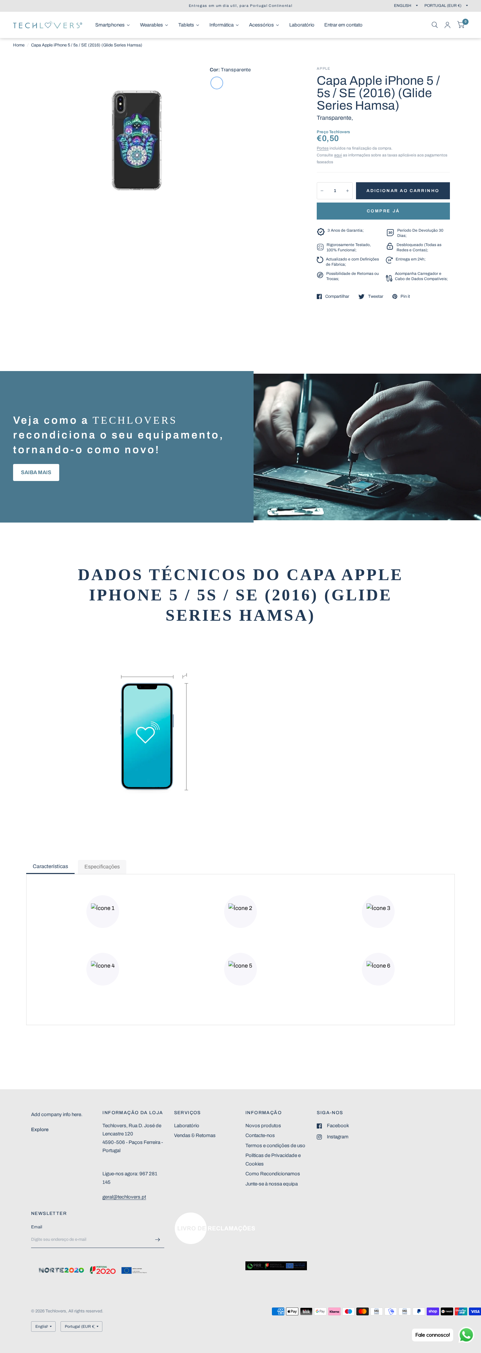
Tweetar (375, 296)
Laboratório (186, 1125)
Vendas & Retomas (195, 1135)
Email (36, 1227)
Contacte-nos (260, 1135)
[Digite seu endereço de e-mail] (157, 1239)
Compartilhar (337, 296)
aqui (338, 155)
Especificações (102, 866)
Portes (323, 148)
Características (50, 866)
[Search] (434, 25)
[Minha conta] (447, 25)
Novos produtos (263, 1125)
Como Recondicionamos (272, 1173)
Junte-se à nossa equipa (271, 1183)
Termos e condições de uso (275, 1145)
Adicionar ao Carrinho (402, 190)
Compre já (383, 211)
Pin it (405, 296)
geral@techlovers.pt (124, 1197)
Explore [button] (39, 1129)
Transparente (217, 83)
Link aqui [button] (184, 1215)
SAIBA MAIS (36, 472)
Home (19, 45)
